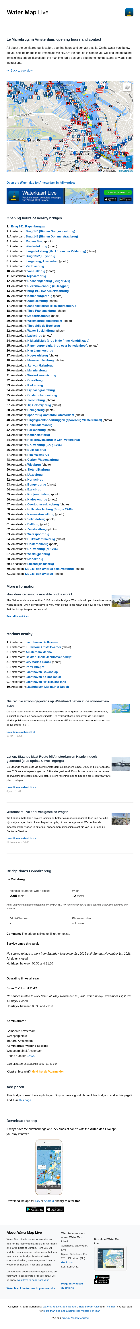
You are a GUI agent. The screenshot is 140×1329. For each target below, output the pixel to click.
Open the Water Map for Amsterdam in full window (41, 182)
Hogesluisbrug (37, 355)
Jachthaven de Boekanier (43, 676)
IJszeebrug (35, 474)
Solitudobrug (36, 519)
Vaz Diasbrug (35, 266)
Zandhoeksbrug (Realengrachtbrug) (52, 305)
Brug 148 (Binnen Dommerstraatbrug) (52, 236)
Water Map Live (52, 1306)
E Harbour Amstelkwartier (43, 647)
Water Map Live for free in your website (31, 1288)
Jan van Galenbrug (40, 365)
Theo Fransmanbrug (41, 310)
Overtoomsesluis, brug (43, 504)
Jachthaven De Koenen (42, 642)
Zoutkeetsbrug (37, 300)
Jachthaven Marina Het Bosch (48, 686)
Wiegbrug (34, 464)
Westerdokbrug (36, 246)
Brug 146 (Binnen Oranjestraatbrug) (50, 231)
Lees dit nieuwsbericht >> (21, 732)
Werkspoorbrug (38, 534)
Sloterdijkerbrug (38, 469)
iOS (37, 1201)
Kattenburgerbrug (39, 296)
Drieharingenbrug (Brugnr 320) (48, 281)
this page (25, 1100)
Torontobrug (36, 400)
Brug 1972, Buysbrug (40, 256)
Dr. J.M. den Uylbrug (39, 573)
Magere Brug (35, 241)
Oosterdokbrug (37, 544)
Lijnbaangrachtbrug (41, 390)
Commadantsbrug (39, 425)
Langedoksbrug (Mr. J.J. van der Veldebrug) (56, 251)
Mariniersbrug (37, 370)
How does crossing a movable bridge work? (40, 594)
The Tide (110, 1306)
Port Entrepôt (35, 667)
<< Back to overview (20, 70)
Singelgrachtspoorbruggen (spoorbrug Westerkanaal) (64, 420)
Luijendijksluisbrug (40, 563)
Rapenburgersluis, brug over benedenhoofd (57, 345)
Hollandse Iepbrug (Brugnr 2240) (50, 509)
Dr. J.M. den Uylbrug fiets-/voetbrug (49, 568)
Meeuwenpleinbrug (40, 360)
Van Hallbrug (36, 271)
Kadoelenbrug (37, 499)
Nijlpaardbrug (36, 276)
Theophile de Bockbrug (43, 325)
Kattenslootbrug (38, 434)
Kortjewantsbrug (38, 494)
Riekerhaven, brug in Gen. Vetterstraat (53, 439)
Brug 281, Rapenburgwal (28, 226)
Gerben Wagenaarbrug (43, 459)
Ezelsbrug (34, 489)
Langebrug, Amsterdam (42, 261)
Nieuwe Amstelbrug (40, 514)
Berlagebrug (36, 410)
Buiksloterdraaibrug (41, 539)
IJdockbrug (35, 559)
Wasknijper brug (38, 554)
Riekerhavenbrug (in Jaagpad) (48, 286)
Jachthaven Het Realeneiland (46, 681)
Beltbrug (33, 524)
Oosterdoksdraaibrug (42, 395)
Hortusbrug (35, 479)
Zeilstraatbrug (37, 529)
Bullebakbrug (36, 449)
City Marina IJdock (38, 661)
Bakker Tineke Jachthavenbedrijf (48, 657)
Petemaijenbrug (38, 454)
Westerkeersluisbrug (41, 375)
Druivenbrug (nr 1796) (42, 549)
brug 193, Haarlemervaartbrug (48, 291)
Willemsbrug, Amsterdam (44, 320)
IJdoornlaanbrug (38, 315)
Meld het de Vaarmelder (48, 1071)
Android (49, 1201)
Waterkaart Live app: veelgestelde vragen (37, 812)
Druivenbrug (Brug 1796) (44, 444)
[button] (121, 154)
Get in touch (68, 1262)
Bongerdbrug (36, 484)
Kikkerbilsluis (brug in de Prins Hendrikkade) (58, 340)
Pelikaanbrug (36, 430)
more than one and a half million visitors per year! (71, 1310)
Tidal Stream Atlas (89, 1306)
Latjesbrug (34, 335)
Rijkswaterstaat (125, 170)
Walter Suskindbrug (41, 330)
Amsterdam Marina (39, 652)
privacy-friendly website (75, 1318)
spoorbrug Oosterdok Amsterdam (50, 415)
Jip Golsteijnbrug (39, 405)
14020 (31, 1055)
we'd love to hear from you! (33, 1279)
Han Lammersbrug (40, 350)
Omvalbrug (35, 380)
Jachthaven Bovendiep (42, 672)
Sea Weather (69, 1306)
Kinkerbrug (35, 385)
